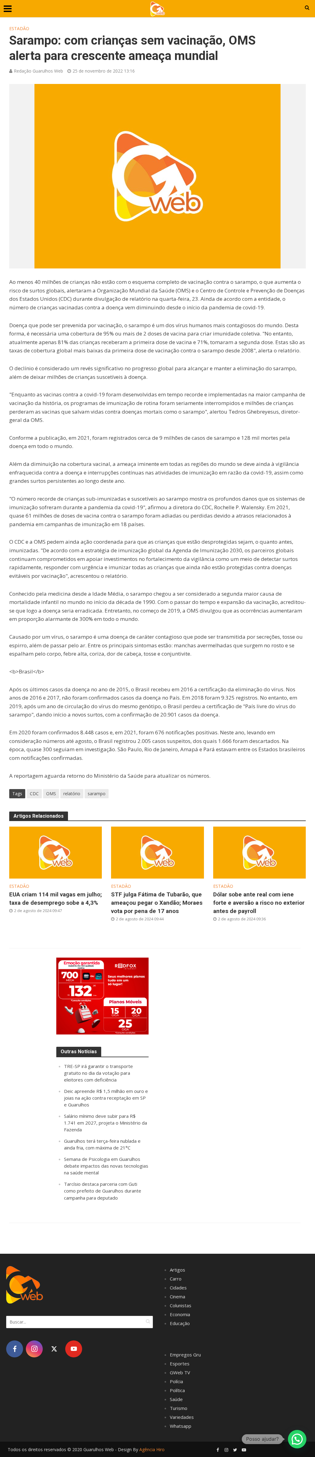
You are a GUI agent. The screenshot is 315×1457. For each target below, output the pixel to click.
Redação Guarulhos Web (38, 71)
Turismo (178, 1408)
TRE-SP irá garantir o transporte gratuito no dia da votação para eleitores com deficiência (98, 1073)
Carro (175, 1279)
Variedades (182, 1417)
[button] (297, 1439)
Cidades (178, 1287)
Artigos (177, 1270)
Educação (180, 1323)
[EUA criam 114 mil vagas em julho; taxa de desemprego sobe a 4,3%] (55, 852)
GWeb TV (180, 1372)
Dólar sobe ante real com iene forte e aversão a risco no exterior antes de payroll (259, 903)
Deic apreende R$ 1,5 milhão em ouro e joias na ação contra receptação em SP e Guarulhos (106, 1098)
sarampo (97, 793)
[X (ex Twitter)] (54, 1348)
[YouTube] (73, 1348)
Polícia (176, 1381)
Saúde (176, 1399)
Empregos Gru (185, 1355)
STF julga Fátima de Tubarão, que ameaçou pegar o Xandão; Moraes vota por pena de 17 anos (156, 903)
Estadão (19, 28)
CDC (34, 793)
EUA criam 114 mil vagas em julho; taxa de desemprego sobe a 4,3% (55, 898)
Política (177, 1390)
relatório (71, 793)
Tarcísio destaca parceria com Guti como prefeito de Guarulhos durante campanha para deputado (102, 1191)
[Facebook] (14, 1348)
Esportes (179, 1363)
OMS (51, 793)
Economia (180, 1314)
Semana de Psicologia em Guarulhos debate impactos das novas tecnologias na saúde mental (106, 1166)
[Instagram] (34, 1348)
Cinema (177, 1296)
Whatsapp (180, 1426)
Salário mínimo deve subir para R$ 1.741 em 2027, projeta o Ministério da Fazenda (105, 1123)
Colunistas (180, 1305)
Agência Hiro (152, 1449)
